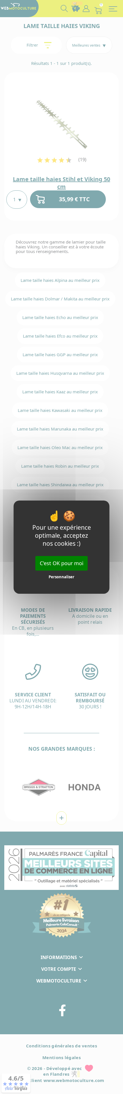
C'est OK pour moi (62, 562)
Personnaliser (61, 576)
